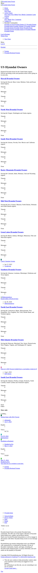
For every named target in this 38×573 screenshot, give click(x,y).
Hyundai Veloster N (19, 26)
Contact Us (7, 21)
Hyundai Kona (28, 28)
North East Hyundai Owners (12, 307)
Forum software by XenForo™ (18, 557)
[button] (2, 3)
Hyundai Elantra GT (20, 24)
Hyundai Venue (18, 28)
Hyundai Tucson (9, 29)
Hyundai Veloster (30, 26)
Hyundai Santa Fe (19, 29)
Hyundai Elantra (31, 24)
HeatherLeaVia (8, 444)
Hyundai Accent (9, 24)
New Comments (16, 19)
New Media (14, 14)
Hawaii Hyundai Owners (10, 79)
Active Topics (8, 13)
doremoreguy (4, 438)
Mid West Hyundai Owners (11, 201)
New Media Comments (25, 14)
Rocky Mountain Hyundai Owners (14, 170)
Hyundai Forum (9, 31)
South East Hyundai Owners (12, 377)
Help (5, 519)
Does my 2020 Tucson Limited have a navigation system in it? (19, 369)
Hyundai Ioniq (8, 26)
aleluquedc (7, 420)
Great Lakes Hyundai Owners (12, 232)
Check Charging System (8, 261)
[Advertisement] (19, 59)
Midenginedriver (9, 303)
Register (3, 47)
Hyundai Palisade (30, 29)
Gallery (6, 18)
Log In (3, 44)
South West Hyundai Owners (12, 139)
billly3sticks (7, 374)
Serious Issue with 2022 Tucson (10, 417)
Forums (6, 9)
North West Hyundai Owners (12, 110)
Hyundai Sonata (9, 28)
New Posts (7, 11)
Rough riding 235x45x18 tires (9, 299)
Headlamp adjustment (7, 441)
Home (6, 8)
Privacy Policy (8, 517)
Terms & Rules (8, 516)
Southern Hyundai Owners (11, 270)
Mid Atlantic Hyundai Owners (12, 340)
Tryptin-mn (7, 266)
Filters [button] (2, 406)
